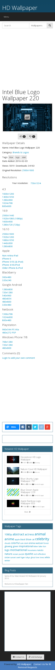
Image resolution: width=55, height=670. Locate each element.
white (47, 557)
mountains (32, 550)
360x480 (6, 277)
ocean (15, 554)
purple (21, 554)
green (15, 546)
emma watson (36, 543)
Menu (7, 17)
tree (37, 557)
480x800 (6, 301)
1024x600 (7, 317)
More (26, 512)
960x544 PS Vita (10, 329)
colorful (15, 543)
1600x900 (7, 221)
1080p (8, 534)
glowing (8, 546)
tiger (23, 557)
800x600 (6, 206)
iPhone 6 (6, 258)
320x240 (6, 280)
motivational (18, 550)
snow (7, 557)
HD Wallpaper (19, 7)
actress (29, 534)
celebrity (42, 538)
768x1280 (7, 341)
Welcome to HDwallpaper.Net (16, 584)
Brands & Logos (21, 152)
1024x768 (7, 203)
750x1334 (36, 183)
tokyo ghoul (30, 557)
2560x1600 (28, 170)
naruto (40, 550)
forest (46, 543)
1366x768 (7, 314)
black (22, 539)
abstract (18, 534)
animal (40, 534)
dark (26, 543)
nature (8, 553)
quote (29, 554)
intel (24, 157)
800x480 (6, 320)
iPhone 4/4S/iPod (11, 264)
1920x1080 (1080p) (12, 218)
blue (11, 157)
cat (33, 539)
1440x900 (7, 243)
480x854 (6, 298)
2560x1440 (8, 215)
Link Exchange (36, 657)
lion (44, 546)
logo (18, 157)
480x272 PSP (9, 332)
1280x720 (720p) (11, 224)
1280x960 (7, 199)
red (35, 554)
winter (7, 560)
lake (40, 546)
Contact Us (19, 657)
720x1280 (7, 292)
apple (17, 539)
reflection (41, 554)
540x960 (6, 295)
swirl (18, 557)
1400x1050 (8, 196)
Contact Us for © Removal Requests (34, 666)
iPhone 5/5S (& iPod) (12, 261)
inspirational (26, 546)
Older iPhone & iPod (12, 267)
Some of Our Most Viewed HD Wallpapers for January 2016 (25, 577)
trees (42, 557)
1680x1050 (8, 240)
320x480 (6, 304)
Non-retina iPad (10, 255)
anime (9, 539)
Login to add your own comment (18, 357)
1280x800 (7, 246)
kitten (35, 546)
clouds (7, 543)
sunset (13, 557)
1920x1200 (8, 236)
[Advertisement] (27, 58)
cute (22, 543)
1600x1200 (8, 193)
